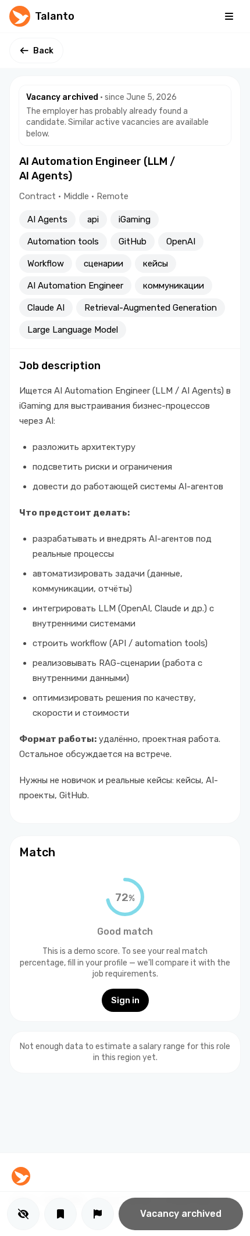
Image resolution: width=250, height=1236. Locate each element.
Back (43, 51)
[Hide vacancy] (23, 1214)
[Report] (97, 1214)
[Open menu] (229, 16)
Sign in (125, 1000)
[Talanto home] (21, 1176)
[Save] (60, 1214)
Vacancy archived (181, 1213)
